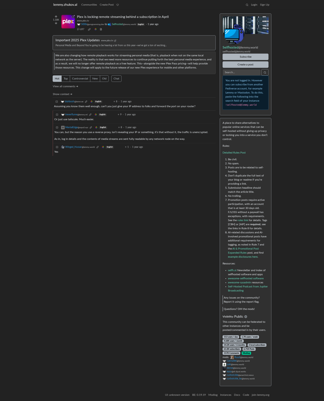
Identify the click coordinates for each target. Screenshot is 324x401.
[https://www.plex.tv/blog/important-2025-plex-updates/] (68, 21)
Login (254, 4)
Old (104, 78)
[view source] (101, 29)
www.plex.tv (83, 21)
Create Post (107, 4)
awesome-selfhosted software (246, 278)
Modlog (246, 353)
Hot (57, 78)
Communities (89, 4)
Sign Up (264, 4)
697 (82, 29)
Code (246, 395)
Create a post (245, 64)
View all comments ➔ (65, 86)
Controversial (80, 78)
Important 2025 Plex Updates (78, 40)
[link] (89, 29)
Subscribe (245, 56)
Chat (116, 78)
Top (66, 78)
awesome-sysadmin (239, 282)
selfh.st (232, 270)
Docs (237, 395)
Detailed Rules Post (234, 152)
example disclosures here (243, 256)
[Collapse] (56, 101)
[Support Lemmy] (117, 4)
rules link (242, 220)
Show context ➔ (62, 94)
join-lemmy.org (260, 395)
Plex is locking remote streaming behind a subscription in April (123, 17)
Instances (225, 395)
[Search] (247, 4)
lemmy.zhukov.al (65, 4)
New (95, 78)
